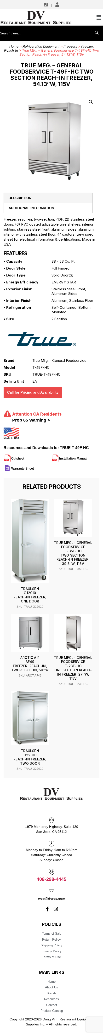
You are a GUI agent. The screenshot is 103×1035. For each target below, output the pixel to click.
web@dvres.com (51, 898)
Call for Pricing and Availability (32, 392)
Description (20, 198)
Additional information (31, 208)
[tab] (48, 198)
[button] (90, 102)
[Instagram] (55, 909)
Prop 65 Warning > (31, 420)
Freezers (70, 46)
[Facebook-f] (47, 909)
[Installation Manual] (87, 456)
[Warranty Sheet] (34, 466)
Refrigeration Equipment (41, 46)
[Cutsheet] (24, 456)
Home (13, 46)
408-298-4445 (51, 879)
